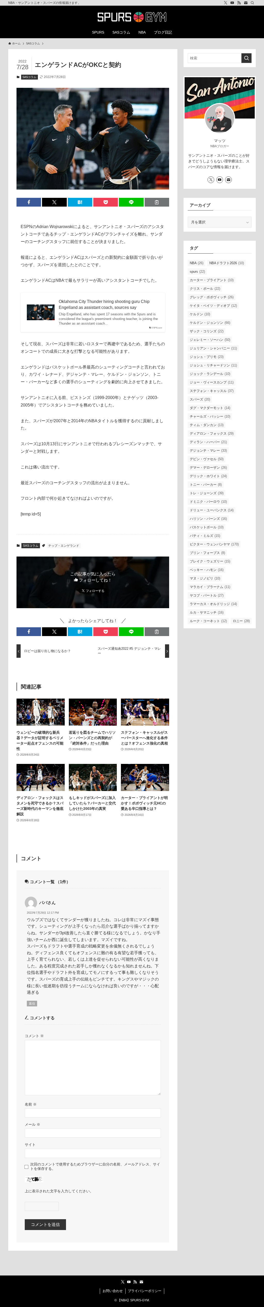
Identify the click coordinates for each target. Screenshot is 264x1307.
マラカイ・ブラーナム (210, 587)
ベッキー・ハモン (207, 570)
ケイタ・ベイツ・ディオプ (213, 306)
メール (32, 1124)
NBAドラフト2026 (226, 263)
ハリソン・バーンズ (208, 519)
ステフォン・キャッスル (212, 391)
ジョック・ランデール (210, 374)
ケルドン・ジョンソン (210, 323)
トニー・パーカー (206, 485)
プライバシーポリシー (144, 1291)
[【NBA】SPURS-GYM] (132, 17)
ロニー (241, 621)
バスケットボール (207, 527)
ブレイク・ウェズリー (210, 561)
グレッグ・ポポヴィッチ (212, 297)
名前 (31, 1104)
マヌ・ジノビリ (205, 578)
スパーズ (200, 399)
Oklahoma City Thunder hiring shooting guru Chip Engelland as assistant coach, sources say (104, 304)
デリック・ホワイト (208, 476)
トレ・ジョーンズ (207, 493)
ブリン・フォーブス (207, 553)
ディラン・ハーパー (208, 442)
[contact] (245, 3)
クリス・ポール (205, 289)
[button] (28, 202)
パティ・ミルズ (205, 536)
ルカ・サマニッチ (207, 612)
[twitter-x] (225, 3)
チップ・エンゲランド (63, 545)
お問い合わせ (113, 1291)
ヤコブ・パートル (207, 595)
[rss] (239, 3)
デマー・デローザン (208, 467)
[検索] (252, 3)
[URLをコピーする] (157, 202)
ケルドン (200, 314)
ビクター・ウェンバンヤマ (214, 544)
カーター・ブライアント (212, 280)
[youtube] (232, 3)
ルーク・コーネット (208, 621)
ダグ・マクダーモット (210, 408)
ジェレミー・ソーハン (210, 340)
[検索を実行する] (246, 58)
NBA (196, 263)
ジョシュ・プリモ (207, 357)
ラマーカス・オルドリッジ (213, 604)
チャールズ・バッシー (210, 416)
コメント (34, 1036)
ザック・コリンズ (207, 331)
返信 (32, 1003)
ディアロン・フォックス (212, 433)
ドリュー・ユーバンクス (212, 510)
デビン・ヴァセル (207, 459)
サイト (30, 1144)
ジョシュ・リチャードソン (213, 365)
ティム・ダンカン (207, 425)
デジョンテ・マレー (208, 450)
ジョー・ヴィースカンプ (212, 382)
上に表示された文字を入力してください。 (59, 1191)
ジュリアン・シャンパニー (213, 348)
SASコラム (29, 77)
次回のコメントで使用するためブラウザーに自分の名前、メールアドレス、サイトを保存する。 (95, 1166)
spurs (197, 271)
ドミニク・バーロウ (208, 502)
